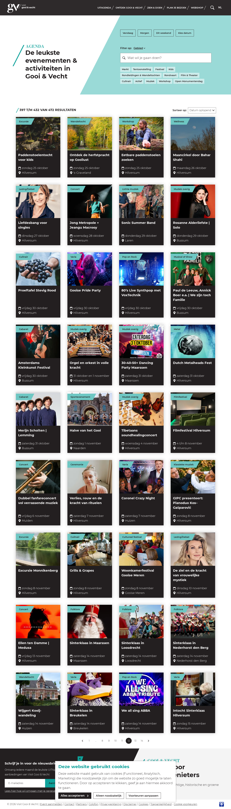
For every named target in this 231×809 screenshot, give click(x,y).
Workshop (165, 81)
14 (142, 741)
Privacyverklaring (110, 804)
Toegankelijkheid (161, 804)
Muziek (150, 81)
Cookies (143, 804)
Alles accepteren (73, 795)
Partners (81, 804)
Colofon (93, 804)
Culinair (126, 81)
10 (115, 741)
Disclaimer (130, 804)
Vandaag (128, 33)
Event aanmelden (51, 804)
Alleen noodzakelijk (108, 795)
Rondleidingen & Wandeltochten (141, 75)
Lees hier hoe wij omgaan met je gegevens (31, 791)
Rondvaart (170, 75)
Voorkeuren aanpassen (143, 795)
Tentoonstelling (142, 69)
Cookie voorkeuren (185, 804)
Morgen (144, 33)
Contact (69, 804)
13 (135, 741)
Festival (159, 69)
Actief (138, 81)
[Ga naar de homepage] (21, 8)
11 (122, 741)
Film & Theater (189, 75)
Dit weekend (163, 33)
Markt (125, 69)
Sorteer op (180, 110)
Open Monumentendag (189, 81)
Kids (171, 69)
